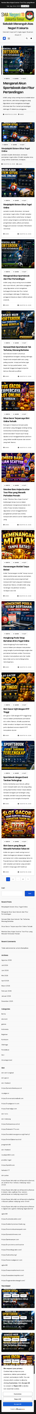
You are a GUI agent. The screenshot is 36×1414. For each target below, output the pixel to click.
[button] (27, 38)
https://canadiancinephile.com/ (12, 1275)
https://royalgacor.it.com (10, 1104)
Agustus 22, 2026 (9, 114)
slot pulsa (4, 1175)
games (15, 78)
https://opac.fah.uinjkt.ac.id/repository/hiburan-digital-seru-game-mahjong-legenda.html (17, 1208)
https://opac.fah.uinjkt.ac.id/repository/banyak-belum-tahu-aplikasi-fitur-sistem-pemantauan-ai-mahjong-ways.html (17, 1192)
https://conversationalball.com (12, 1098)
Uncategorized (6, 1060)
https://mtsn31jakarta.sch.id (11, 1139)
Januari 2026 (6, 996)
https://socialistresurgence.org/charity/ (15, 1134)
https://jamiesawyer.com (10, 1239)
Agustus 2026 (6, 960)
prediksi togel (6, 1160)
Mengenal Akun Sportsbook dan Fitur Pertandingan (17, 87)
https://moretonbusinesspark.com (13, 1229)
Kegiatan (4, 1034)
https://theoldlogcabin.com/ (11, 1250)
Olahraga (4, 1045)
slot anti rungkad (7, 1073)
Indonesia (4, 1029)
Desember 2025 (7, 1001)
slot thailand (5, 1083)
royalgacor (5, 1093)
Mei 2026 (4, 976)
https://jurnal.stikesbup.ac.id (11, 1088)
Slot (22, 78)
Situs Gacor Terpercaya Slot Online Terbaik (16, 926)
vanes (20, 114)
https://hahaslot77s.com (10, 1129)
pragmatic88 (6, 1145)
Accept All (17, 1404)
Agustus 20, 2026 (25, 525)
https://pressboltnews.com (11, 1234)
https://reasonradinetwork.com (12, 1270)
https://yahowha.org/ (9, 1255)
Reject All (17, 1399)
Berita (6, 78)
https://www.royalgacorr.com (11, 1260)
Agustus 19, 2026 (25, 667)
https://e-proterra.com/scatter (12, 1245)
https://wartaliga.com (9, 1109)
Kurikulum (4, 1040)
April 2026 (5, 981)
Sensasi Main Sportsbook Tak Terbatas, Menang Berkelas (16, 1345)
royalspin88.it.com (7, 1155)
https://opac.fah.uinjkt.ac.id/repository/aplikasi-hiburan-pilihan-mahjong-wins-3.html (17, 1200)
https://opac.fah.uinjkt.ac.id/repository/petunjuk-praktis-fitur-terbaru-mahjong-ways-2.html (17, 1182)
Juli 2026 (4, 965)
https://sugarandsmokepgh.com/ (13, 1281)
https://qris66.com (8, 1165)
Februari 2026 (6, 991)
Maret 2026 (5, 986)
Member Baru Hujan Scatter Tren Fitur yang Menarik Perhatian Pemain (16, 492)
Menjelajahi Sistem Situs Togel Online (14, 907)
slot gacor (5, 1078)
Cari (3, 888)
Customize (17, 1394)
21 (23, 879)
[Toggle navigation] (9, 38)
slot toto (4, 1114)
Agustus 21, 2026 (25, 376)
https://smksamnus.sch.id (10, 1124)
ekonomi (4, 1019)
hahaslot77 (5, 1170)
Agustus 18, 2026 (25, 804)
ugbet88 (4, 1214)
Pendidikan (5, 1050)
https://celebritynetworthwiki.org (13, 1224)
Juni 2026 (5, 970)
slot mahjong (6, 1119)
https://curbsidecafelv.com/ (11, 1219)
